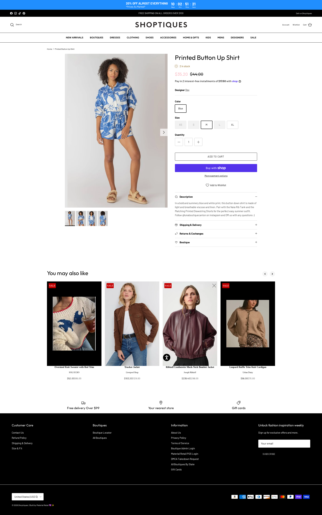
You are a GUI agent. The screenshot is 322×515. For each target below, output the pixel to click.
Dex (187, 89)
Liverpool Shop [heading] (132, 372)
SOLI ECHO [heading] (74, 372)
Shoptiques (23, 505)
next (272, 274)
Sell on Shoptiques (304, 13)
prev (265, 274)
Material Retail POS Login (184, 453)
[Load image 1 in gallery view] (116, 131)
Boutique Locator (102, 432)
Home (49, 49)
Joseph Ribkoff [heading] (190, 372)
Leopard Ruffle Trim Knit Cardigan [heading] (247, 367)
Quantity (179, 134)
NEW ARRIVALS (74, 37)
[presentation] (74, 374)
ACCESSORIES (168, 37)
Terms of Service (180, 443)
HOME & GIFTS (191, 37)
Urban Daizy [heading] (248, 372)
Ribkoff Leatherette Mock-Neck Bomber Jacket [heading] (190, 367)
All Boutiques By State (183, 464)
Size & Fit (17, 448)
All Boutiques (100, 437)
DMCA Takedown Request (185, 458)
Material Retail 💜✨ (45, 505)
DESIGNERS (237, 37)
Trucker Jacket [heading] (132, 367)
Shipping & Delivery (22, 443)
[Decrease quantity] (179, 142)
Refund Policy (19, 437)
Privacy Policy (178, 437)
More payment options (216, 175)
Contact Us (18, 432)
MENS (221, 37)
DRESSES (115, 37)
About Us (176, 432)
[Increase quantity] (198, 142)
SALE (253, 37)
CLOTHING (133, 37)
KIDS (208, 37)
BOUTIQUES (96, 37)
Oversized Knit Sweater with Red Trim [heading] (74, 367)
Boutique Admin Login (183, 448)
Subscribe (269, 454)
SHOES (150, 37)
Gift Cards (176, 469)
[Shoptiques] (161, 24)
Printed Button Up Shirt (64, 49)
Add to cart (216, 156)
